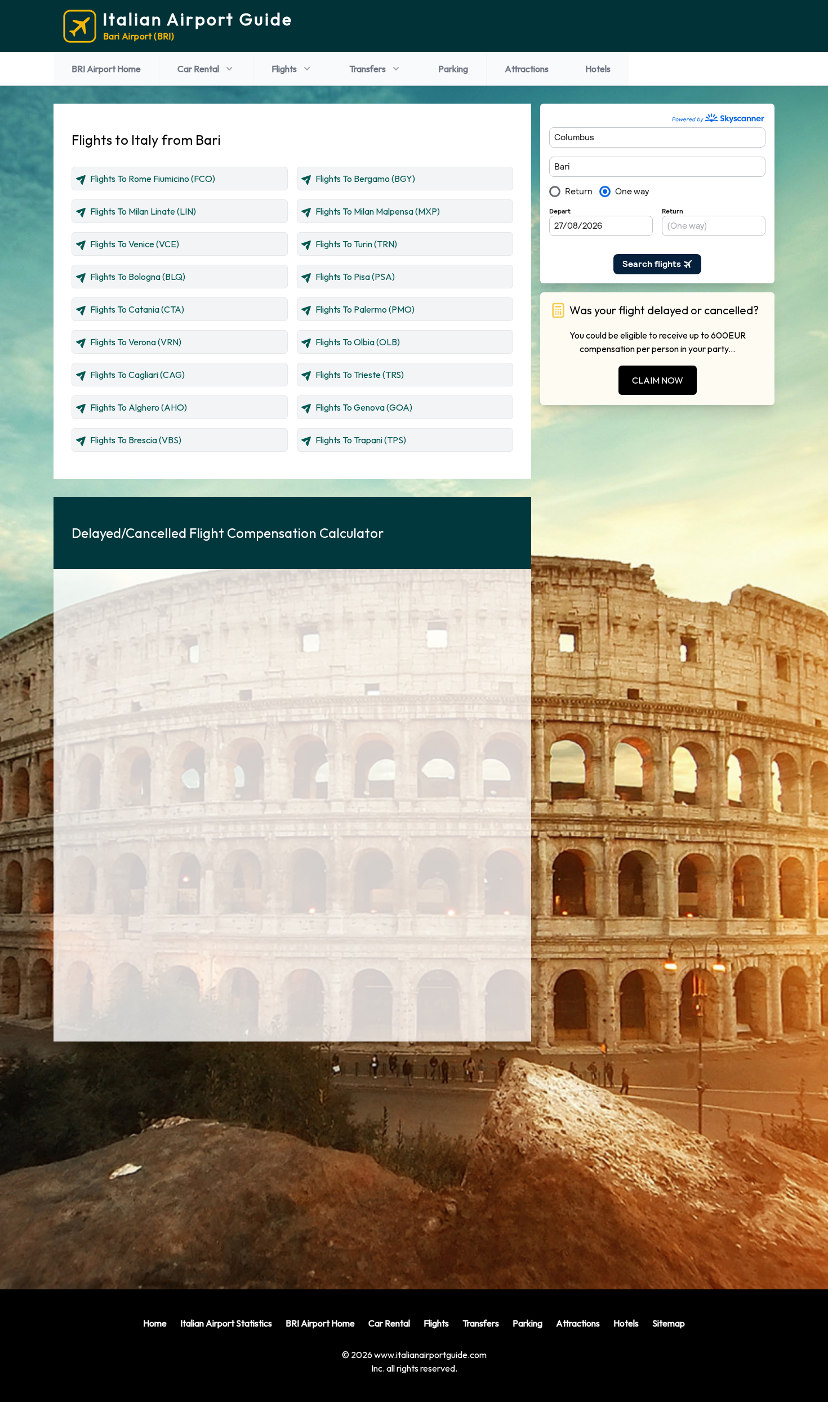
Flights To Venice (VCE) (134, 244)
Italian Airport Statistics (226, 1323)
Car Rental (198, 68)
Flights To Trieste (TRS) (359, 374)
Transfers (367, 68)
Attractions (527, 68)
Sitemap (668, 1323)
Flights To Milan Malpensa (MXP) (377, 211)
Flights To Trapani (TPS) (360, 440)
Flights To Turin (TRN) (356, 244)
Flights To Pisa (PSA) (355, 276)
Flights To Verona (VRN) (135, 342)
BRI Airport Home (106, 68)
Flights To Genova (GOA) (363, 407)
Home (155, 1323)
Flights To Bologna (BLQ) (137, 276)
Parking (453, 68)
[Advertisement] (292, 1156)
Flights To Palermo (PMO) (365, 309)
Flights (284, 68)
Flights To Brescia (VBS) (135, 440)
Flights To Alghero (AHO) (138, 407)
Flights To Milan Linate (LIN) (143, 211)
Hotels (598, 68)
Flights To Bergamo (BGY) (365, 178)
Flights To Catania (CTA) (137, 309)
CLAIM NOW (657, 380)
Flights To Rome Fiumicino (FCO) (152, 178)
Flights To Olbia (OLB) (357, 342)
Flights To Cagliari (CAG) (137, 374)
